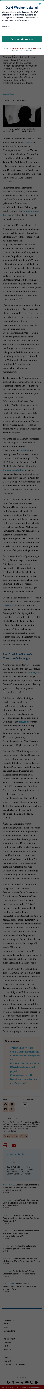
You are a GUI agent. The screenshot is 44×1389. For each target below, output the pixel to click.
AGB (34, 48)
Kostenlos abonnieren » (22, 39)
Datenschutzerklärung (18, 48)
